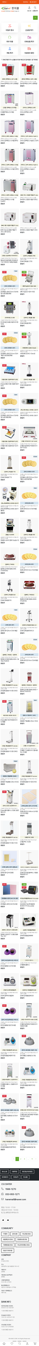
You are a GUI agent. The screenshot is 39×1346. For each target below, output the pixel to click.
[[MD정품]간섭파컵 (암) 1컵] (29, 1134)
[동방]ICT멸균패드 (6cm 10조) (29, 721)
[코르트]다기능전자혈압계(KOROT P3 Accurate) (27, 905)
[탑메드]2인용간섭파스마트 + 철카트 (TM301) (10, 660)
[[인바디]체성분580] (29, 372)
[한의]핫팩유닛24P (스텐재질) (28, 83)
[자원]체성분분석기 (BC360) (9, 751)
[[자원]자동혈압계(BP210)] (10, 1042)
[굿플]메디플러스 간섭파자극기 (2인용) (9, 1085)
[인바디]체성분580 (25, 385)
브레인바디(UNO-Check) (27, 353)
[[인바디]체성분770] (10, 464)
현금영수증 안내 (22, 1239)
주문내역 (15, 1177)
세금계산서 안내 (8, 1239)
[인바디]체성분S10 (6, 600)
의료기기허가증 (7, 1250)
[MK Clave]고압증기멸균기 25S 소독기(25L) (8, 231)
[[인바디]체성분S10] (10, 587)
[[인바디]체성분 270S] (29, 248)
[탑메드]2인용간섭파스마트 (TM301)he (8, 569)
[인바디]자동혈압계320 (27, 995)
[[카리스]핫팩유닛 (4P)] (29, 100)
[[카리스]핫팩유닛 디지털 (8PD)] (10, 128)
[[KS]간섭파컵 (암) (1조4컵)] (10, 1012)
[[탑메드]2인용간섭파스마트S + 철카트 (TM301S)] (29, 677)
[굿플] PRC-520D (25, 842)
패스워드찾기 (33, 2)
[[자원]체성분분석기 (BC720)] (10, 829)
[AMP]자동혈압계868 (26, 935)
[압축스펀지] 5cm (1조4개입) (28, 508)
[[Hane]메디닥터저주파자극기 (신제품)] (10, 708)
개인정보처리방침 (27, 1171)
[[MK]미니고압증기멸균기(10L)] (29, 187)
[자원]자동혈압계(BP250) (27, 1085)
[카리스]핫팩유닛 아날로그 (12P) (29, 140)
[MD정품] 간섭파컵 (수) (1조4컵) (9, 1116)
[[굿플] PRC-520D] (29, 829)
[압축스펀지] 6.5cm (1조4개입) (29, 660)
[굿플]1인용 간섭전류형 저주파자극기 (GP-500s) (29, 1115)
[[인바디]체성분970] (29, 527)
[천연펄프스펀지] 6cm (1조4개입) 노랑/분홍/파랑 (9, 416)
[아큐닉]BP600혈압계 (7, 995)
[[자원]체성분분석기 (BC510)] (29, 768)
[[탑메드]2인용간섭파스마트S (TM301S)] (29, 587)
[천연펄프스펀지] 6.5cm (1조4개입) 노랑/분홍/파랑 (28, 478)
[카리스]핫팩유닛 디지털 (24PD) (7, 200)
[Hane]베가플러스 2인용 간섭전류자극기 (10, 811)
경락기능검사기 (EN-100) (27, 291)
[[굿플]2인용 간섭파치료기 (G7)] (10, 433)
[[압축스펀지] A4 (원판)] (10, 859)
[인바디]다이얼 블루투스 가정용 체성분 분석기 (29, 873)
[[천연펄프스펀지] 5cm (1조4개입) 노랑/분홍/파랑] (10, 278)
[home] (4, 1343)
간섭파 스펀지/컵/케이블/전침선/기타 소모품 (9, 289)
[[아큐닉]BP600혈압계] (10, 982)
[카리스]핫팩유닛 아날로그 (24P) (27, 170)
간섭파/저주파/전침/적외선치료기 (9, 258)
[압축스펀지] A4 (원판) (7, 872)
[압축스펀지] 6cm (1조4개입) (9, 630)
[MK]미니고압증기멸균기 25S (28, 230)
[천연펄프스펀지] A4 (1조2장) (9, 904)
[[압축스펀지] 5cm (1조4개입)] (29, 495)
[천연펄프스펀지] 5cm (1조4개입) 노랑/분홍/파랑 (9, 292)
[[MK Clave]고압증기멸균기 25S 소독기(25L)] (10, 218)
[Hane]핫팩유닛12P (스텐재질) (9, 83)
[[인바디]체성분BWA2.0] (29, 617)
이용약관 (14, 1171)
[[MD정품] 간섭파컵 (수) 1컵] (29, 1042)
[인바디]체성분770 (6, 477)
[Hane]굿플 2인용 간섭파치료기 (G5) (10, 385)
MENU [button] (4, 2)
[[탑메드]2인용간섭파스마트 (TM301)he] (10, 556)
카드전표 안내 (26, 1234)
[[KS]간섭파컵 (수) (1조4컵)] (10, 952)
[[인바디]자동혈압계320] (29, 982)
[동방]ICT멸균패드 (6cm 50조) (10, 782)
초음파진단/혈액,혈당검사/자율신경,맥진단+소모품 (29, 289)
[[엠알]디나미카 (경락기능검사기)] (10, 527)
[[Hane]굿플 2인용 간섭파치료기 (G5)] (10, 372)
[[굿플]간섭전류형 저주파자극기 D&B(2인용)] (29, 1012)
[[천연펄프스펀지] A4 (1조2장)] (10, 891)
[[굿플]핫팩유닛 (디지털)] (10, 100)
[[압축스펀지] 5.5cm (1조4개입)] (29, 556)
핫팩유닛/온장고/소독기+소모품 (9, 81)
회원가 (3, 86)
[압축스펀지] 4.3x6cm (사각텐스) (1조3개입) (29, 812)
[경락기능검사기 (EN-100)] (29, 278)
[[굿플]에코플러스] (29, 952)
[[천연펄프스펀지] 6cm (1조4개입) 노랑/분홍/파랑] (10, 402)
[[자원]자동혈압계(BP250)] (29, 1072)
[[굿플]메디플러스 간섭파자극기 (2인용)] (10, 1072)
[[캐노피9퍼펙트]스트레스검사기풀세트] (10, 495)
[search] (19, 1343)
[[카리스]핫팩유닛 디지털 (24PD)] (10, 187)
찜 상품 (25, 1177)
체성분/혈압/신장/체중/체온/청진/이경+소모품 (28, 259)
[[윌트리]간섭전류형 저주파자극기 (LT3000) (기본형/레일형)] (10, 248)
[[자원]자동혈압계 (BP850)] (10, 1134)
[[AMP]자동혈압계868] (29, 922)
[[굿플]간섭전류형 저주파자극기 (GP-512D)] (29, 433)
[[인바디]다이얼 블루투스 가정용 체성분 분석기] (29, 859)
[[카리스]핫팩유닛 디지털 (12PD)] (10, 157)
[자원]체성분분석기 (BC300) (9, 690)
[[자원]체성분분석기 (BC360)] (10, 738)
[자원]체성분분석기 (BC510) (28, 782)
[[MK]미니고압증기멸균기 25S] (29, 218)
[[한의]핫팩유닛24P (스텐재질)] (29, 71)
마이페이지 (5, 1177)
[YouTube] (8, 1220)
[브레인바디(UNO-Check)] (29, 340)
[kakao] (3, 1220)
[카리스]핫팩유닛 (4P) (26, 112)
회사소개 (4, 1171)
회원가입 (25, 2)
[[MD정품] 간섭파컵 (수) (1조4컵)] (10, 1102)
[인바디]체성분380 (25, 323)
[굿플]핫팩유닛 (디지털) (7, 112)
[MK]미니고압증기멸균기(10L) (28, 199)
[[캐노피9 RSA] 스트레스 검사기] (29, 402)
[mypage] (27, 1343)
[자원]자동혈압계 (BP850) (8, 1147)
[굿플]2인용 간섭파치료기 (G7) (9, 446)
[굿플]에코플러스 (25, 965)
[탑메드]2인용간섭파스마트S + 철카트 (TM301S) (29, 690)
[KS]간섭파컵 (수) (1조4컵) (8, 966)
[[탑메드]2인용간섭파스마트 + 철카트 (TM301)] (10, 647)
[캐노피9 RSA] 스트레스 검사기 (29, 415)
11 (32, 1159)
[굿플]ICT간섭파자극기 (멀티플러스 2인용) (28, 751)
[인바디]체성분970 (25, 540)
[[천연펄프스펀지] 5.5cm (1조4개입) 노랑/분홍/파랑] (10, 340)
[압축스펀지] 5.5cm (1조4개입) (29, 570)
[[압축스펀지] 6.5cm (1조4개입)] (29, 647)
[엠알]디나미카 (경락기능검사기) (10, 540)
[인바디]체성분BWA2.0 (27, 630)
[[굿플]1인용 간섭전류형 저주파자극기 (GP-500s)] (29, 1102)
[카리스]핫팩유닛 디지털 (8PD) (9, 140)
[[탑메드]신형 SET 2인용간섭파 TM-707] (10, 922)
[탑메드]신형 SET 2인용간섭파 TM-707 (9, 935)
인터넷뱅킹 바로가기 (7, 1310)
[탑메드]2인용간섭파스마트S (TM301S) (28, 600)
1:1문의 (5, 1234)
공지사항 (14, 1234)
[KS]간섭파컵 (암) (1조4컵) (8, 1025)
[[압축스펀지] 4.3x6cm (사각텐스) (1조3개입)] (29, 798)
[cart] (35, 1343)
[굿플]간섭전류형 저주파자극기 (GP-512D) (28, 446)
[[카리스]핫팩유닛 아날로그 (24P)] (29, 157)
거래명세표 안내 (8, 1245)
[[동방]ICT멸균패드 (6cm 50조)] (10, 768)
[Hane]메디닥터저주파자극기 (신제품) (9, 721)
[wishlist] (12, 1343)
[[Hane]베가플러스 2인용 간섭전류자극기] (10, 798)
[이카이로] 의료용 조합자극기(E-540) (10, 323)
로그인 (29, 11)
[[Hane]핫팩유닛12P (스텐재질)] (10, 71)
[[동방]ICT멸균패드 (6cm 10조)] (29, 708)
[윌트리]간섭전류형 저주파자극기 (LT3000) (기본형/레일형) (9, 261)
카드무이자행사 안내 (23, 1245)
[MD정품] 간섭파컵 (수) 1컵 (28, 1055)
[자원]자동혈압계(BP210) (8, 1055)
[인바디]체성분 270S (26, 261)
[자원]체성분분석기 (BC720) (9, 843)
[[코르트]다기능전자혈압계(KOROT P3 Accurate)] (29, 891)
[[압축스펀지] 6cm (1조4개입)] (10, 617)
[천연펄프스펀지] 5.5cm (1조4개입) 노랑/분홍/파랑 (9, 354)
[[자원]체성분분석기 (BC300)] (10, 677)
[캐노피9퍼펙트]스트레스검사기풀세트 (10, 509)
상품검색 (35, 11)
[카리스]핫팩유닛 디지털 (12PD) (10, 169)
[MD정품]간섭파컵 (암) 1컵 (27, 1147)
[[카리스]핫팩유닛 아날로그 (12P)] (29, 128)
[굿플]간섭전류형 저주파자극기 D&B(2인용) (28, 1025)
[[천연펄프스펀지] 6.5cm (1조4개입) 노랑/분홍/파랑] (29, 464)
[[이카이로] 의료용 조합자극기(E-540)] (10, 310)
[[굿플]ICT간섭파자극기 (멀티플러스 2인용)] (29, 738)
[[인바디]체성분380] (29, 310)
